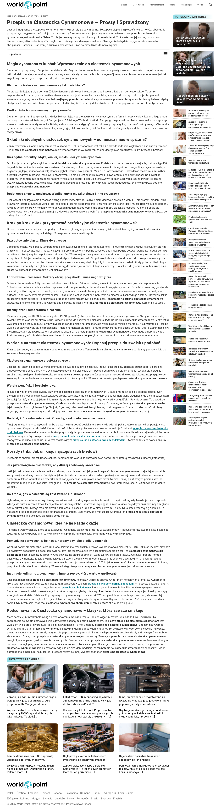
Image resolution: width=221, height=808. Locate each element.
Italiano (24, 798)
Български (109, 793)
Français (33, 793)
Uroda (200, 5)
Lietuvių (47, 798)
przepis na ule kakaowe (76, 587)
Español (57, 793)
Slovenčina (71, 793)
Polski (10, 793)
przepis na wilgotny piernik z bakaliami (111, 583)
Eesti (121, 793)
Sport (172, 5)
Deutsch (45, 793)
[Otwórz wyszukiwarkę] (210, 5)
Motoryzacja (138, 5)
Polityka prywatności (78, 804)
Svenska (106, 798)
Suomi (130, 793)
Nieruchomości (157, 5)
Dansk (96, 793)
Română (85, 793)
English (117, 798)
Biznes (124, 5)
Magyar (36, 798)
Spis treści (16, 54)
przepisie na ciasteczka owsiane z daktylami (99, 440)
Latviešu (60, 798)
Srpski (94, 798)
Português (82, 798)
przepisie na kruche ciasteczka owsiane (77, 436)
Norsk (70, 798)
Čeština (21, 793)
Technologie (186, 5)
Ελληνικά (12, 798)
